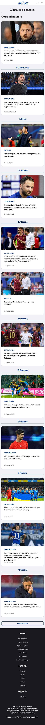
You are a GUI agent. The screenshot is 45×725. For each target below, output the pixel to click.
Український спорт (22, 660)
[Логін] (38, 3)
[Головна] (22, 2)
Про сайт (23, 696)
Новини (22, 671)
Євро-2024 (22, 653)
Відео (22, 682)
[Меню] (5, 3)
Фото (22, 678)
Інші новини (22, 656)
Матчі (22, 675)
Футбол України (22, 646)
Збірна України (23, 642)
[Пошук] (42, 3)
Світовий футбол (22, 649)
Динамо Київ (22, 639)
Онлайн (22, 685)
